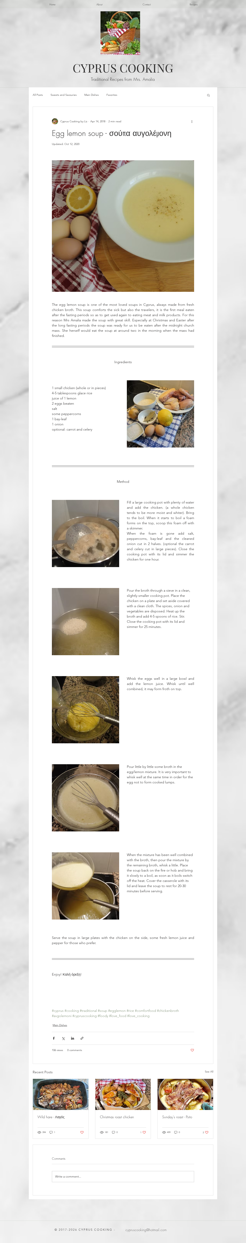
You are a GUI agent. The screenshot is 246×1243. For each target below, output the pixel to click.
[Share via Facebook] (54, 1038)
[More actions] (191, 121)
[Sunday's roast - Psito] (185, 1094)
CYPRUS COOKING (123, 67)
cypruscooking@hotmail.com (146, 1229)
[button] (208, 95)
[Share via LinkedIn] (72, 1038)
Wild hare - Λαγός (51, 1117)
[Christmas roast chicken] (123, 1094)
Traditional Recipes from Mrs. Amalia (123, 79)
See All (209, 1071)
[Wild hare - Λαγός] (60, 1094)
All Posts (38, 95)
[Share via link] (82, 1038)
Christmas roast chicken (117, 1117)
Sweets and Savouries (64, 95)
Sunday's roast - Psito (177, 1117)
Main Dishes (91, 95)
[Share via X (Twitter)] (63, 1038)
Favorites (111, 95)
